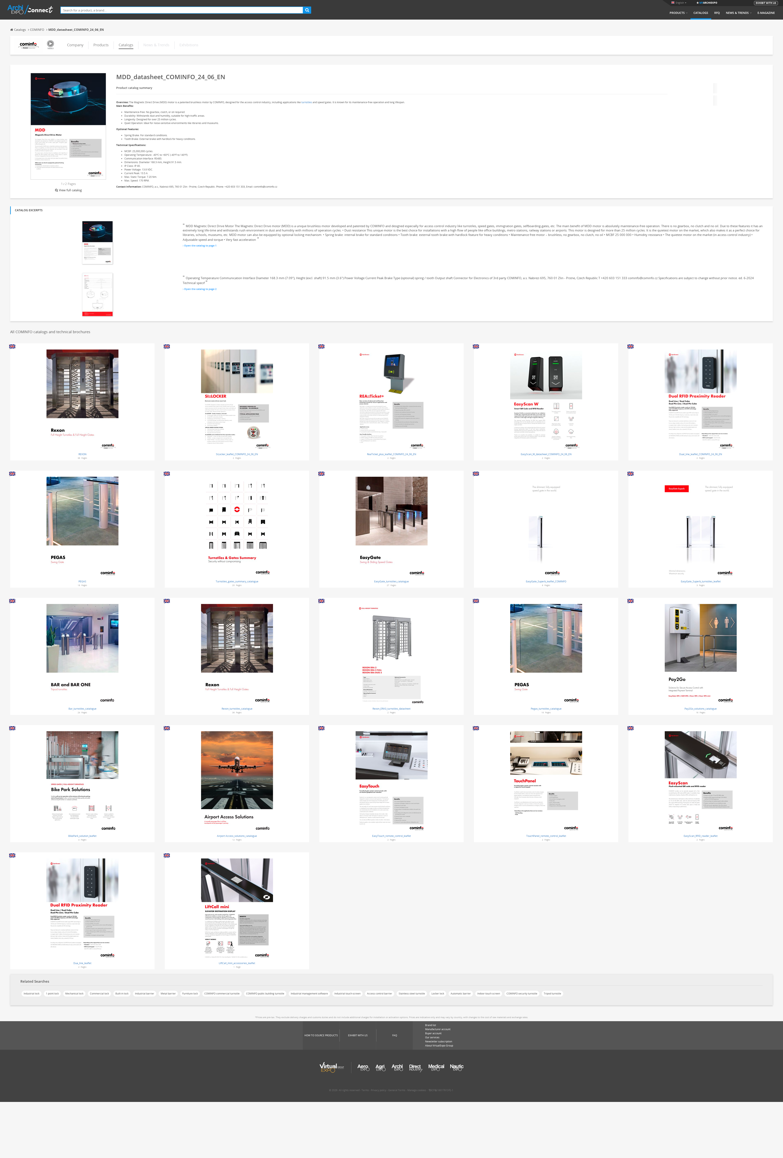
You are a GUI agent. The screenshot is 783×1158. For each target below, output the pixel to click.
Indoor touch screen (488, 993)
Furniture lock (190, 993)
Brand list (430, 1025)
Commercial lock (99, 993)
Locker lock (437, 993)
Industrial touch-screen (347, 993)
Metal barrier (168, 993)
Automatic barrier (461, 993)
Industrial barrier (144, 993)
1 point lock (52, 993)
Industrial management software (309, 993)
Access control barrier (379, 993)
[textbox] (181, 10)
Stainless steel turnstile (412, 993)
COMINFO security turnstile (522, 993)
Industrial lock (31, 993)
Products (677, 13)
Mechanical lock (74, 993)
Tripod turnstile (552, 993)
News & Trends (737, 13)
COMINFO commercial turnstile (222, 993)
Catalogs (700, 13)
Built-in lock (121, 993)
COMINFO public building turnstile (265, 993)
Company (75, 44)
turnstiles (306, 102)
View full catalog (70, 190)
